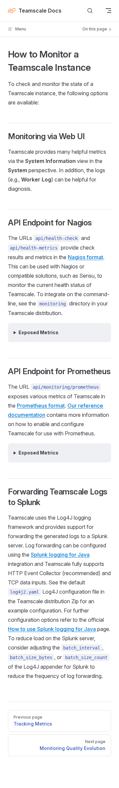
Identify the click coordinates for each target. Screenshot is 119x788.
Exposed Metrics (39, 332)
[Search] (90, 11)
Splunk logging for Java (60, 554)
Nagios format (85, 257)
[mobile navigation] (108, 10)
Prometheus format (41, 405)
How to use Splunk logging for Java (52, 629)
